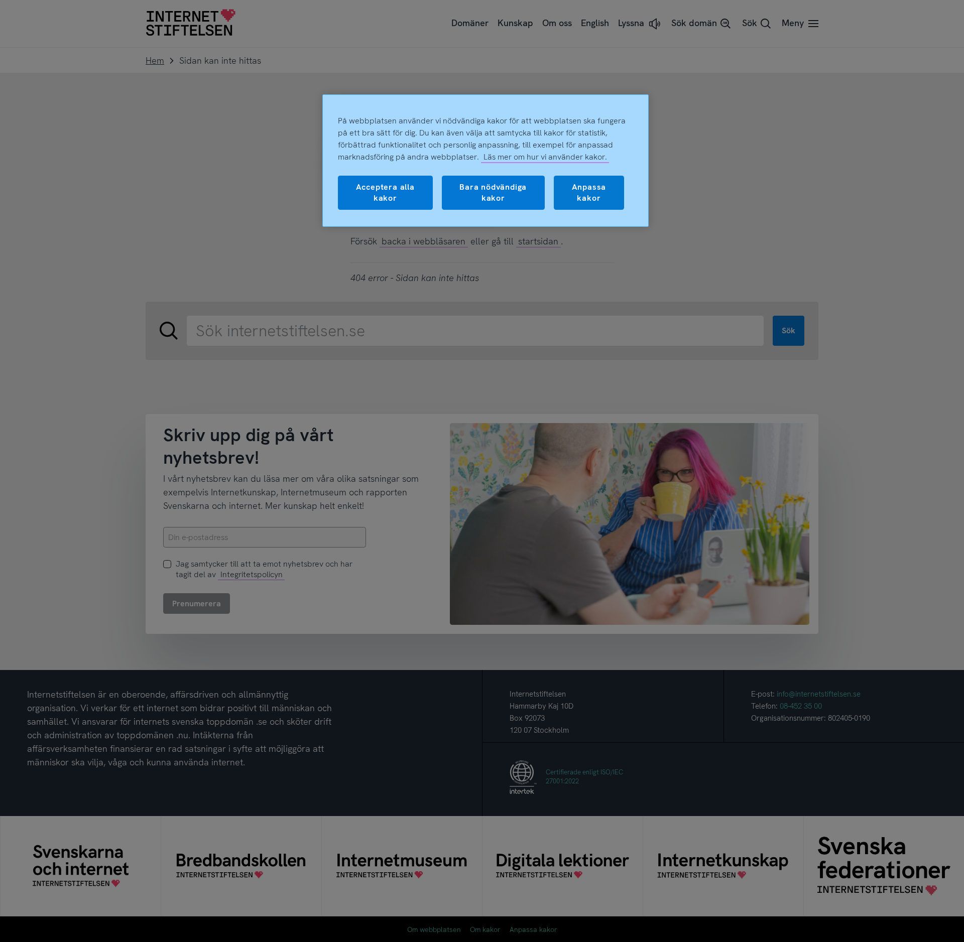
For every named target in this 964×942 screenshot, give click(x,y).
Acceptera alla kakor (385, 192)
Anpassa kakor (589, 192)
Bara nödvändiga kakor (493, 192)
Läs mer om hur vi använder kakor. (545, 157)
